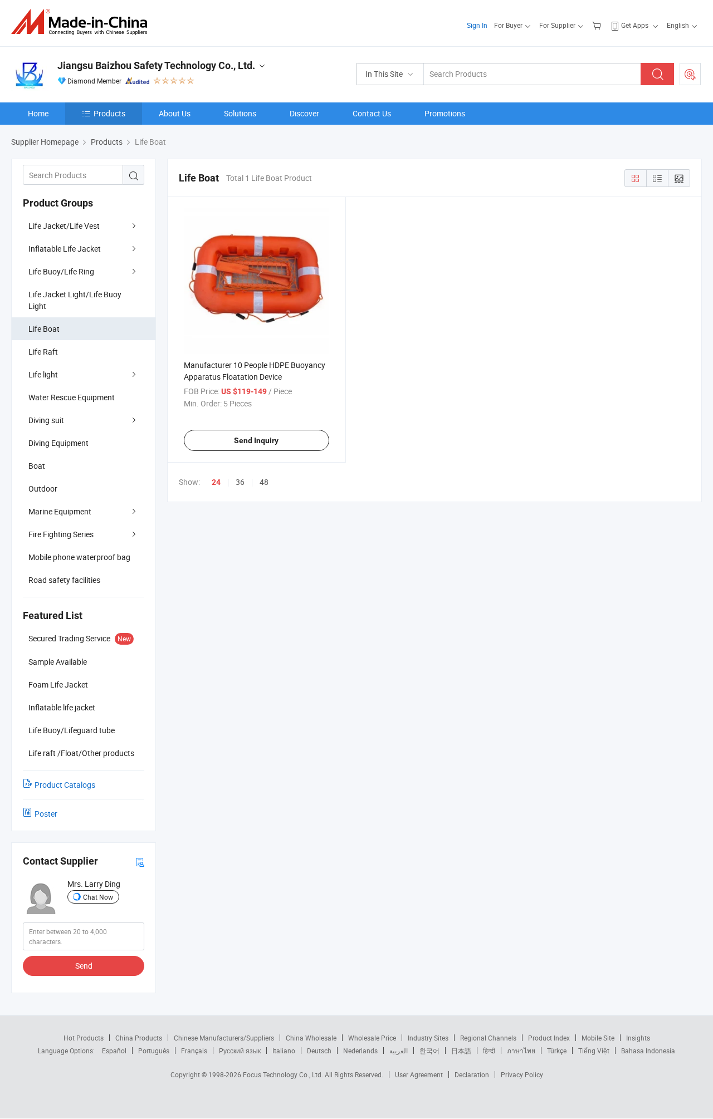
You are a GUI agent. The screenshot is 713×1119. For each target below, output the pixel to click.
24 (216, 482)
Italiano (283, 1050)
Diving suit (46, 420)
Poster (46, 813)
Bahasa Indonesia (648, 1050)
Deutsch (319, 1050)
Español (114, 1050)
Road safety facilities (64, 580)
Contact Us (372, 113)
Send (83, 965)
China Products (138, 1037)
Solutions (240, 113)
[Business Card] (139, 861)
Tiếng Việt (593, 1050)
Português (153, 1050)
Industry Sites (428, 1037)
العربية (398, 1050)
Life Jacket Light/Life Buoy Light (74, 300)
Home (38, 113)
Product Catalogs (65, 784)
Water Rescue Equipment (71, 397)
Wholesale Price (372, 1037)
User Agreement (419, 1074)
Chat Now (98, 896)
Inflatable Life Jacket (64, 248)
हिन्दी (489, 1050)
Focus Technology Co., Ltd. (284, 1074)
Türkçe (557, 1050)
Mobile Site (598, 1037)
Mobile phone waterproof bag (79, 557)
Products (109, 113)
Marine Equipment (59, 511)
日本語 (461, 1050)
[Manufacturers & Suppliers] (82, 22)
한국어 (429, 1050)
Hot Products (84, 1037)
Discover (304, 113)
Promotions (444, 113)
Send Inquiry (256, 440)
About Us (175, 113)
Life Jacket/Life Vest (64, 225)
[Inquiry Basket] (598, 25)
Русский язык (240, 1050)
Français (194, 1050)
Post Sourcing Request (690, 74)
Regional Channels (488, 1037)
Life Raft (43, 351)
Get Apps (634, 25)
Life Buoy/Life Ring (61, 271)
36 (240, 482)
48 (264, 482)
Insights (638, 1037)
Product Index (549, 1037)
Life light (43, 374)
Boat (36, 465)
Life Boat (44, 328)
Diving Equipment (58, 443)
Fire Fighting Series (61, 534)
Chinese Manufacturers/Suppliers (224, 1037)
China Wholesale (311, 1037)
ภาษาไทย (521, 1050)
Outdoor (42, 488)
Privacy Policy (522, 1074)
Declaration (472, 1074)
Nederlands (360, 1050)
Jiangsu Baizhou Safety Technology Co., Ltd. (156, 65)
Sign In (477, 25)
